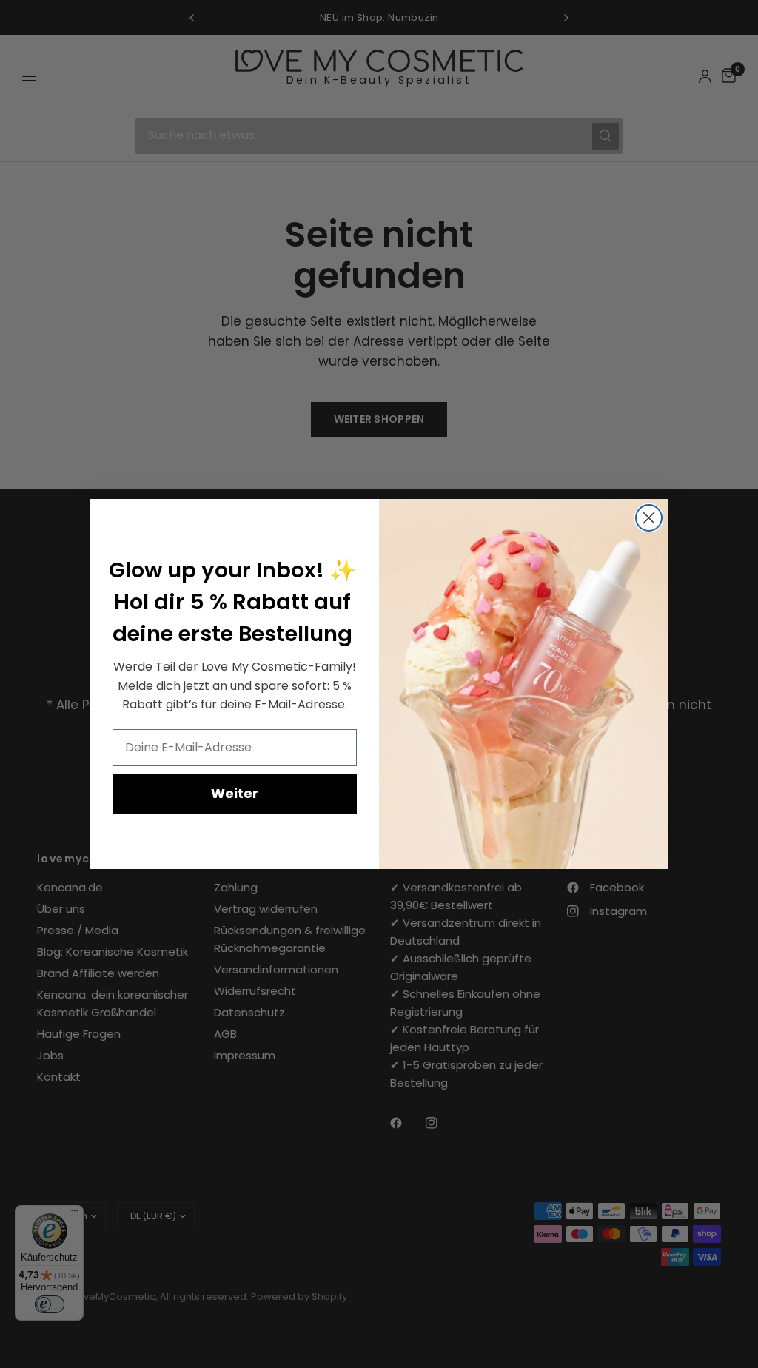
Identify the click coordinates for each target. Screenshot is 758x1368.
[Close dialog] (649, 518)
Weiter (234, 793)
